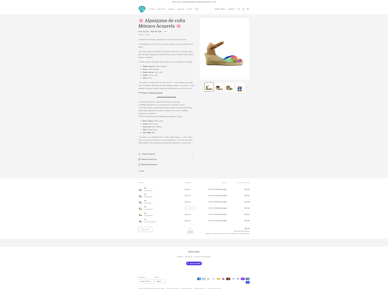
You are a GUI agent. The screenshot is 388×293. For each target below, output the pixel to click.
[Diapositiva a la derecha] (247, 87)
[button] (239, 9)
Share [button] (142, 171)
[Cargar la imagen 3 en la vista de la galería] (229, 87)
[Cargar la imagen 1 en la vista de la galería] (209, 87)
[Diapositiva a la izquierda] (202, 87)
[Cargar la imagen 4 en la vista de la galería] (239, 87)
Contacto (180, 257)
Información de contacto (214, 288)
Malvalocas (188, 257)
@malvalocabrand (155, 93)
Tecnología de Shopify (158, 288)
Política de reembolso (172, 288)
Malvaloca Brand (147, 288)
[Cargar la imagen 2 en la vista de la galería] (219, 87)
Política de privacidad (186, 288)
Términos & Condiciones (203, 257)
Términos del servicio (200, 288)
